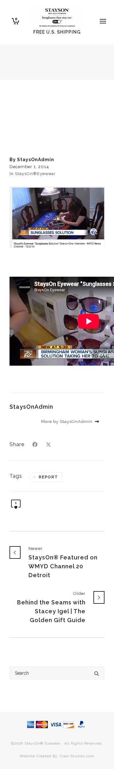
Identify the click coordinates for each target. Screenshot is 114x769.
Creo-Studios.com (77, 756)
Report (48, 477)
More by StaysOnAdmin (67, 421)
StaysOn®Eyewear (35, 173)
